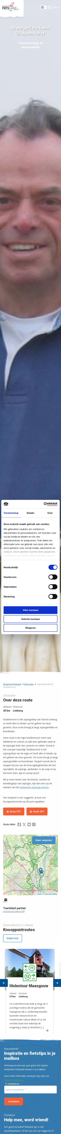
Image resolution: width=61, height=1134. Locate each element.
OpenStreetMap (51, 894)
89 (29, 844)
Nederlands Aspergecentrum (34, 787)
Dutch (43, 8)
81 (42, 875)
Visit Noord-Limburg (12, 911)
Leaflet (39, 894)
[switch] (52, 578)
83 (40, 889)
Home (12, 7)
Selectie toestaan (30, 619)
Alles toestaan (30, 610)
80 (28, 878)
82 (34, 861)
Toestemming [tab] (11, 513)
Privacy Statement (13, 1079)
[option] (30, 988)
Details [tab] (30, 513)
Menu (56, 7)
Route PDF (15, 811)
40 (32, 885)
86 (17, 847)
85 (22, 859)
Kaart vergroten (44, 840)
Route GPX (38, 811)
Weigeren (30, 627)
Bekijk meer (13, 938)
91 (48, 849)
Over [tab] (50, 513)
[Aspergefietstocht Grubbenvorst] (41, 871)
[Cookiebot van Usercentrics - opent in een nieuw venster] (43, 504)
